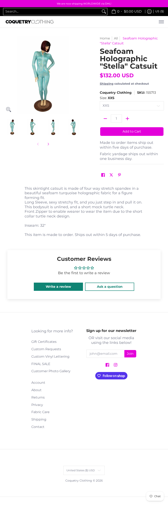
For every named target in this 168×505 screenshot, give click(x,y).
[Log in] (149, 11)
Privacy (37, 405)
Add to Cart (132, 131)
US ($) (159, 11)
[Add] (127, 118)
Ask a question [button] (110, 287)
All (116, 38)
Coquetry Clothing (116, 93)
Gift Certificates (44, 342)
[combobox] (52, 11)
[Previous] (6, 75)
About (36, 390)
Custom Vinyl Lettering (50, 356)
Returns (38, 397)
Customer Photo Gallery (50, 371)
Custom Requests (46, 349)
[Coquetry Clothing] (29, 22)
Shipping (107, 84)
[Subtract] (105, 118)
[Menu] (161, 22)
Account (38, 383)
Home (105, 38)
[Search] (104, 11)
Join (130, 354)
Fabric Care (40, 412)
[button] (103, 175)
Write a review (58, 287)
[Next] (79, 75)
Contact (37, 427)
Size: (107, 98)
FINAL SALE (40, 364)
